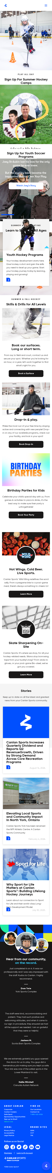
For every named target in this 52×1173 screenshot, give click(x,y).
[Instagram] (6, 1147)
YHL (31, 1135)
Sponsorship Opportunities (14, 1117)
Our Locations (35, 1109)
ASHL (32, 1130)
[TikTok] (25, 1147)
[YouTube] (37, 1147)
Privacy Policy (9, 1130)
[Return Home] (5, 5)
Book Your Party (26, 515)
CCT (32, 1133)
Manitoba (8, 1153)
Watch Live (8, 1122)
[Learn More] (26, 594)
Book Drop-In (26, 444)
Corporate (8, 1109)
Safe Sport (8, 1114)
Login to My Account (25, 1153)
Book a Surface (26, 373)
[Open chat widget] (46, 1166)
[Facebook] (12, 1147)
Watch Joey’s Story (26, 185)
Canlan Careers (10, 1112)
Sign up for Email (10, 1119)
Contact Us (34, 1112)
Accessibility (9, 1133)
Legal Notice (9, 1135)
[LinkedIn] (31, 1147)
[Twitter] (19, 1147)
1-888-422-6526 (36, 1114)
